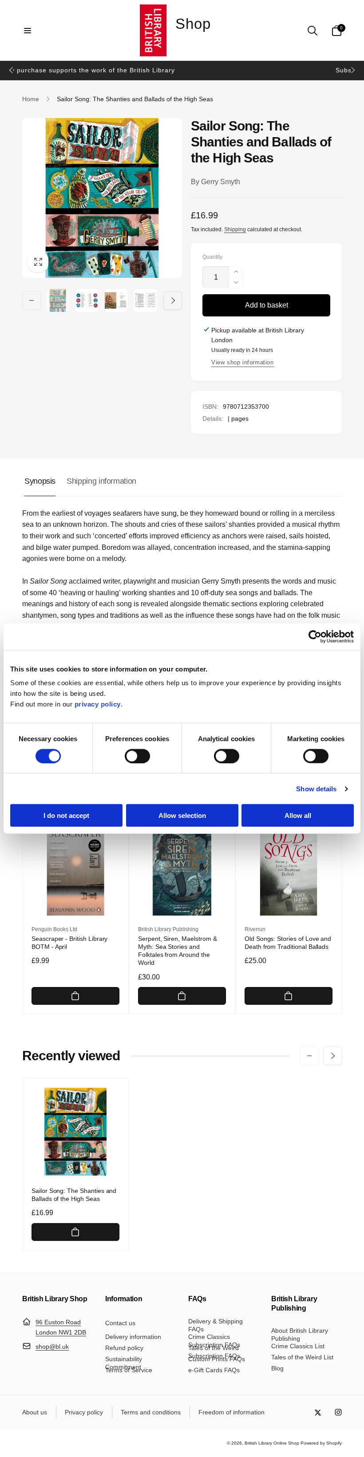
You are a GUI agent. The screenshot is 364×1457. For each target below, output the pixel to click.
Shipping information (101, 481)
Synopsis (39, 481)
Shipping (235, 229)
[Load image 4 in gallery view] (145, 300)
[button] (27, 30)
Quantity (212, 257)
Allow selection (182, 815)
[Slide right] (352, 70)
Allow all (298, 815)
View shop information (242, 362)
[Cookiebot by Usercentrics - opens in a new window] (315, 636)
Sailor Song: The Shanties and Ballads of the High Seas (74, 1194)
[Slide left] (11, 70)
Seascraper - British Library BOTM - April (69, 942)
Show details (316, 788)
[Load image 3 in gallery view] (116, 300)
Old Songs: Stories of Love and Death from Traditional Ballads (288, 942)
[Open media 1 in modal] (102, 198)
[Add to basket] (75, 996)
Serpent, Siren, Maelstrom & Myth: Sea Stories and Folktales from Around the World (177, 951)
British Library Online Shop (272, 1443)
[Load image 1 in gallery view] (57, 300)
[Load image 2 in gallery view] (87, 300)
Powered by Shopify (321, 1443)
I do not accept (66, 815)
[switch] (137, 756)
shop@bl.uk (52, 1346)
